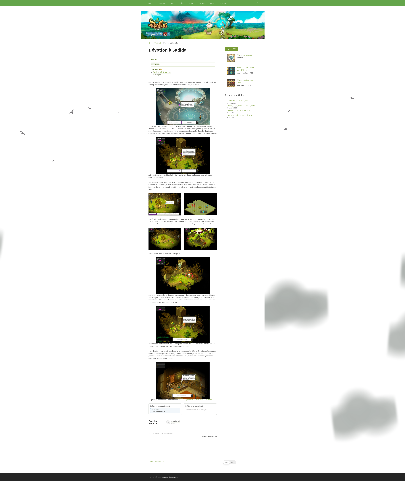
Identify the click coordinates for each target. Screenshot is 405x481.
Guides (212, 3)
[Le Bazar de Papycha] (203, 25)
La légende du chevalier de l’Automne (197, 400)
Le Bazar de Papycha (169, 477)
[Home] (149, 43)
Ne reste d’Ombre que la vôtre (240, 110)
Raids (171, 3)
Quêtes (191, 3)
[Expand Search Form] (257, 3)
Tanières (181, 3)
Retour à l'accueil (156, 462)
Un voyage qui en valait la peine (241, 105)
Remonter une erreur (209, 436)
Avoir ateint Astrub (162, 72)
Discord (223, 3)
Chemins (202, 3)
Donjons (162, 3)
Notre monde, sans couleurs (239, 115)
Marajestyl (175, 421)
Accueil (151, 3)
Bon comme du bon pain (237, 100)
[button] (229, 462)
